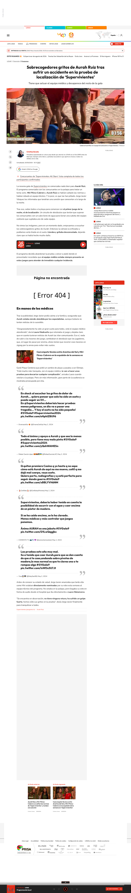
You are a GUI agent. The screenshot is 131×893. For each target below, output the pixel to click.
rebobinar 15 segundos (59, 889)
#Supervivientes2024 (47, 413)
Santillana (61, 846)
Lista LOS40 (11, 44)
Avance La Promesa (91, 56)
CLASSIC (50, 28)
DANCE (69, 28)
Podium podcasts (61, 851)
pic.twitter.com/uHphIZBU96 (38, 416)
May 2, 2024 (48, 424)
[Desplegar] (65, 882)
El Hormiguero (105, 56)
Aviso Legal (25, 841)
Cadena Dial (77, 848)
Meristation (97, 851)
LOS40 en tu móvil (90, 841)
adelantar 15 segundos (72, 889)
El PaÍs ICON (70, 851)
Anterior (54, 889)
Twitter (10, 157)
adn (94, 846)
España (113, 35)
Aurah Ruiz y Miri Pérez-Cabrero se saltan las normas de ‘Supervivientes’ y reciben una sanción (38, 805)
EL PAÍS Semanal (85, 848)
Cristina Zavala (33, 152)
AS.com (87, 846)
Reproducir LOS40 (83, 245)
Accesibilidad (34, 841)
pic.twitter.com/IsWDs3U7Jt (38, 568)
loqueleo (87, 851)
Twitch (73, 819)
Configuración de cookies (75, 841)
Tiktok (57, 819)
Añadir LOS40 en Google (30, 169)
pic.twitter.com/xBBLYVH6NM (39, 482)
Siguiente (77, 889)
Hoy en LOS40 (53, 44)
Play (65, 889)
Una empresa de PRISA (24, 848)
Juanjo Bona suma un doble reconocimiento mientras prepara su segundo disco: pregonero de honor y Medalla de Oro (107, 213)
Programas (33, 44)
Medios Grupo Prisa (24, 853)
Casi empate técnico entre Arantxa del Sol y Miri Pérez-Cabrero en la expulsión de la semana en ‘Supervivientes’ (60, 355)
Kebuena (100, 848)
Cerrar (122, 50)
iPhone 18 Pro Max (118, 56)
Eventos (43, 44)
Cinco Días (70, 848)
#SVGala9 (27, 413)
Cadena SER (81, 846)
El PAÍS (42, 846)
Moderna (51, 851)
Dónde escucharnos (103, 841)
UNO (56, 848)
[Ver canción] (99, 288)
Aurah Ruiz (40, 609)
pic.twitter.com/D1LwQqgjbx (39, 531)
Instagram (53, 819)
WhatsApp (10, 162)
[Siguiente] (123, 56)
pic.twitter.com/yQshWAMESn (39, 446)
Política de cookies (60, 841)
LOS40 (28, 28)
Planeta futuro (92, 848)
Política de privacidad (47, 841)
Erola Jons (78, 56)
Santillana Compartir (72, 846)
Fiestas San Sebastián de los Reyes (60, 56)
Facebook (10, 151)
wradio (62, 848)
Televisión (16, 61)
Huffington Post (45, 848)
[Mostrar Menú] (9, 35)
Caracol (102, 846)
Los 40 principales (52, 846)
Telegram (10, 167)
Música (20, 44)
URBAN (90, 28)
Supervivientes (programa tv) (26, 609)
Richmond (41, 851)
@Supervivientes (34, 403)
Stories (77, 819)
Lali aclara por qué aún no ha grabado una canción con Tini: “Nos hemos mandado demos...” (109, 226)
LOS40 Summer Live (67, 44)
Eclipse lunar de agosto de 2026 (34, 56)
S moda (78, 851)
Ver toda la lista (108, 322)
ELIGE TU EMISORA (113, 889)
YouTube (61, 819)
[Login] (121, 35)
